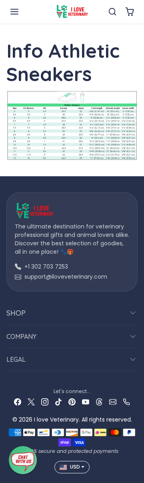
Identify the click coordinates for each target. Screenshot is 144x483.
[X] (31, 401)
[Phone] (126, 401)
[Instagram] (45, 401)
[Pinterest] (72, 401)
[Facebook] (17, 401)
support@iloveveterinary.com (65, 277)
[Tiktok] (58, 401)
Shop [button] (16, 313)
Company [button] (21, 336)
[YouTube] (85, 401)
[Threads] (99, 401)
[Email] (113, 401)
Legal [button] (16, 359)
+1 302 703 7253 (46, 267)
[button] (22, 11)
